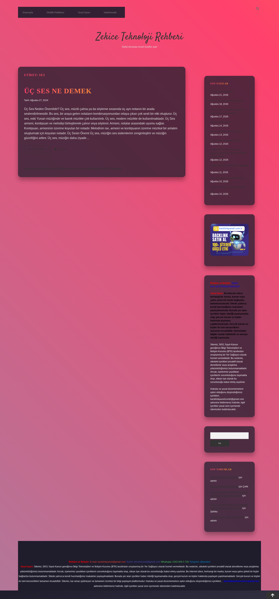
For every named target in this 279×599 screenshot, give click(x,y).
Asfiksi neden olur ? (220, 122)
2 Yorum (62, 149)
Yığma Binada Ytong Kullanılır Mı (227, 517)
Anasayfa (28, 12)
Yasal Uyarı (84, 12)
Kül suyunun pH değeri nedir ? (226, 140)
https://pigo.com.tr (98, 168)
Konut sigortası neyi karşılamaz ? (227, 131)
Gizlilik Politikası (55, 12)
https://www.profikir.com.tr (41, 168)
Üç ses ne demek (58, 91)
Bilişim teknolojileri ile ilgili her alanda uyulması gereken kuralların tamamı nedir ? (228, 153)
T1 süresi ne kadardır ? (222, 91)
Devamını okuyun (39, 150)
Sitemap (115, 168)
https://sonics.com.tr (72, 168)
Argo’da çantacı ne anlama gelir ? (227, 178)
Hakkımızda (110, 12)
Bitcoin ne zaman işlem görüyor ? (227, 100)
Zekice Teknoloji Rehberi (139, 37)
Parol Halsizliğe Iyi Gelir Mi (224, 477)
